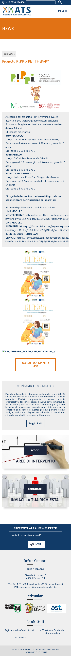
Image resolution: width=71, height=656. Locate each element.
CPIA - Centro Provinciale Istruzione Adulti (53, 631)
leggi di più (35, 423)
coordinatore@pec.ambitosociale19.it (38, 587)
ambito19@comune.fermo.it (49, 584)
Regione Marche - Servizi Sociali (19, 630)
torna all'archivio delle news (35, 364)
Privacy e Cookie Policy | (23, 649)
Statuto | (54, 649)
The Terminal (19, 637)
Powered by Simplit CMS (35, 652)
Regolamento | (43, 649)
